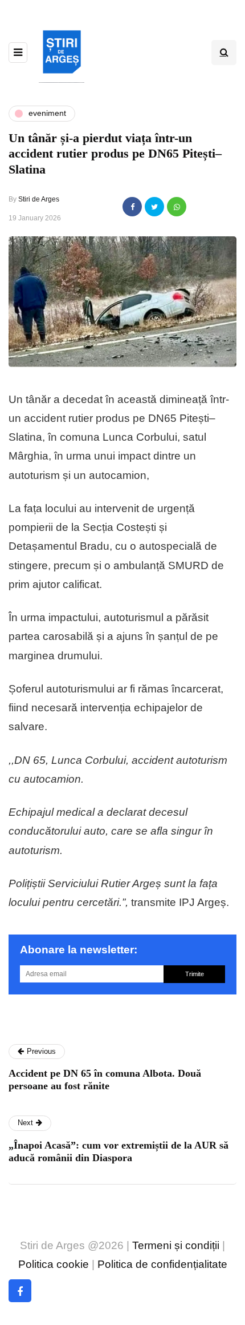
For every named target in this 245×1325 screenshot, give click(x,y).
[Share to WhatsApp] (176, 206)
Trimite (194, 973)
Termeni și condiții (175, 1245)
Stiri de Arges (38, 199)
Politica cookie (53, 1264)
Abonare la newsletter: (78, 950)
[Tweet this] (154, 206)
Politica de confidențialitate (162, 1264)
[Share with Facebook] (132, 206)
